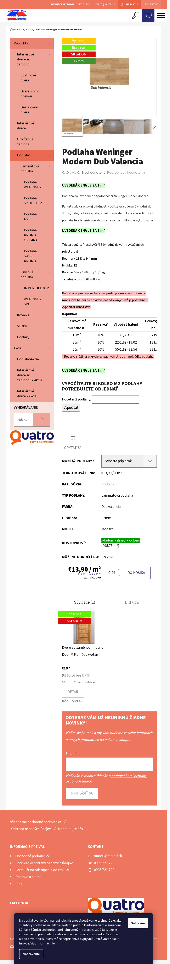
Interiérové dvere (25, 126)
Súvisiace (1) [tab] (84, 602)
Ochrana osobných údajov (31, 828)
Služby (22, 326)
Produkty (21, 43)
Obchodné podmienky (32, 856)
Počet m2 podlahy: (76, 399)
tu (53, 943)
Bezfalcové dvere (29, 110)
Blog (19, 884)
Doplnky (23, 337)
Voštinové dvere (28, 78)
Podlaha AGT (30, 217)
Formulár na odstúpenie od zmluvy (42, 870)
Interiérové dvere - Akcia (26, 394)
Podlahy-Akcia (28, 359)
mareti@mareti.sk (108, 855)
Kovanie (23, 315)
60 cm (65, 682)
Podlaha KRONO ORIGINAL (31, 235)
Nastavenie (31, 954)
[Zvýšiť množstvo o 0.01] (119, 570)
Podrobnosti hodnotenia (126, 172)
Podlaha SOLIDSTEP (33, 201)
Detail (73, 691)
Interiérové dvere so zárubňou (25, 59)
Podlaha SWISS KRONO (30, 256)
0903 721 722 (104, 863)
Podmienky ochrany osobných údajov (44, 863)
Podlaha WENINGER (32, 185)
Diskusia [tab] (132, 602)
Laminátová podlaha (30, 169)
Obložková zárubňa (25, 142)
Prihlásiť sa (82, 793)
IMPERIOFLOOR (36, 288)
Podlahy (23, 155)
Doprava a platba (28, 876)
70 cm (77, 682)
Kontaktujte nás (70, 828)
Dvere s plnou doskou (31, 94)
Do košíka (136, 572)
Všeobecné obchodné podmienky (35, 822)
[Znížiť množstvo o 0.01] (119, 576)
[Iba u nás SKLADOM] (83, 627)
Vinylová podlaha (27, 275)
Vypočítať (71, 407)
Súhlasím (138, 923)
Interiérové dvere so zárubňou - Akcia (29, 375)
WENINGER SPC (32, 302)
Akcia (18, 348)
